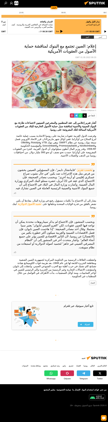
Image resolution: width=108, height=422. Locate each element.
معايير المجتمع (49, 390)
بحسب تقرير (84, 169)
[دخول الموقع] (11, 3)
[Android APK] (97, 397)
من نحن (103, 390)
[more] (15, 193)
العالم (93, 366)
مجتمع (45, 366)
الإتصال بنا (76, 390)
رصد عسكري (55, 366)
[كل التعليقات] (104, 418)
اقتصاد (92, 283)
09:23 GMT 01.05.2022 (85, 57)
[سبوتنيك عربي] (95, 5)
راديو (64, 366)
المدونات (25, 366)
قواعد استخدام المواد (90, 390)
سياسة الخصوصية (64, 390)
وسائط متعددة (36, 366)
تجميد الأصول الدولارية (29, 204)
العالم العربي (102, 366)
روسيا (86, 366)
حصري (71, 366)
